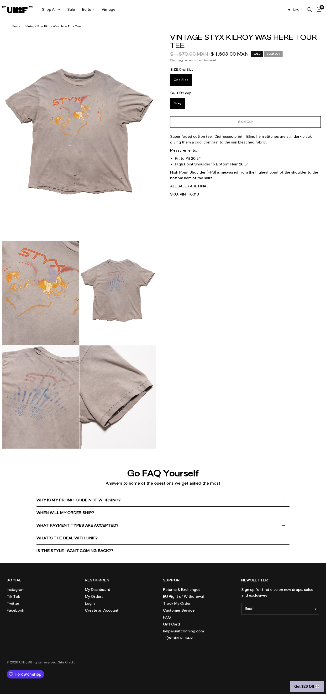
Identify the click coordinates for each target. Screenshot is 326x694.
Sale (71, 9)
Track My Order (177, 603)
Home (16, 26)
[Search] (309, 9)
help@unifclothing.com (183, 631)
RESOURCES (97, 580)
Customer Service (179, 610)
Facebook (15, 610)
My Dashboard (97, 590)
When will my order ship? (65, 512)
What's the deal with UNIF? (67, 538)
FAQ (167, 617)
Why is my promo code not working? (79, 500)
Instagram (15, 590)
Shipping (176, 60)
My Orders (94, 596)
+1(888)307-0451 (178, 638)
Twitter (13, 603)
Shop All (49, 9)
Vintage (108, 9)
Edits (86, 9)
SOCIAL (14, 580)
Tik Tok (13, 596)
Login (90, 603)
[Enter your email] (314, 609)
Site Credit (66, 662)
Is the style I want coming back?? (75, 550)
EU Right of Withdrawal (183, 596)
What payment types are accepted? (77, 525)
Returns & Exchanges (181, 590)
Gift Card (171, 624)
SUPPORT (173, 580)
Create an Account (101, 610)
